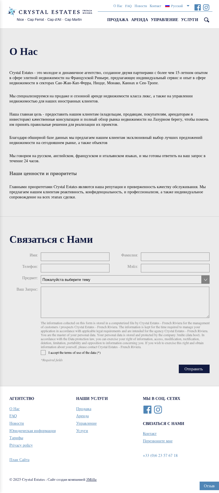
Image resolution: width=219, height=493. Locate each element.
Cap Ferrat (35, 19)
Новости (141, 5)
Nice (20, 19)
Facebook (197, 7)
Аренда (139, 19)
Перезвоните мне (158, 440)
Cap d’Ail (54, 19)
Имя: (34, 255)
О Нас (117, 5)
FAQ (128, 5)
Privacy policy (21, 445)
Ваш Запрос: (27, 289)
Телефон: (30, 266)
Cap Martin (73, 19)
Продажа (117, 19)
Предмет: (30, 277)
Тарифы (16, 437)
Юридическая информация (32, 430)
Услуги (189, 19)
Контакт (155, 5)
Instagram (206, 7)
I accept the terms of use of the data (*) (74, 352)
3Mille (91, 479)
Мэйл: (132, 266)
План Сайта (19, 459)
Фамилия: (129, 255)
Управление (164, 19)
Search (207, 20)
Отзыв (209, 485)
